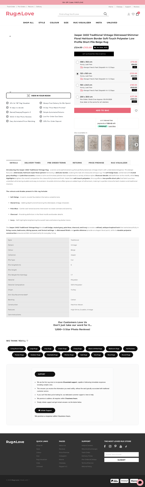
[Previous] (10, 36)
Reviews (136, 7)
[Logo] (20, 14)
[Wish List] (136, 110)
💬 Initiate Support (45, 410)
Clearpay (119, 7)
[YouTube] (121, 446)
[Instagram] (110, 446)
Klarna (111, 7)
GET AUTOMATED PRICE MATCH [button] (94, 54)
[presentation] (136, 145)
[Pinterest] (115, 446)
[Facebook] (105, 446)
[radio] (79, 143)
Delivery (39, 6)
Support (128, 7)
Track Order (11, 6)
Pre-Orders (22, 6)
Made (22, 480)
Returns (31, 6)
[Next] (10, 92)
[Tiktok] (126, 446)
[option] (10, 43)
